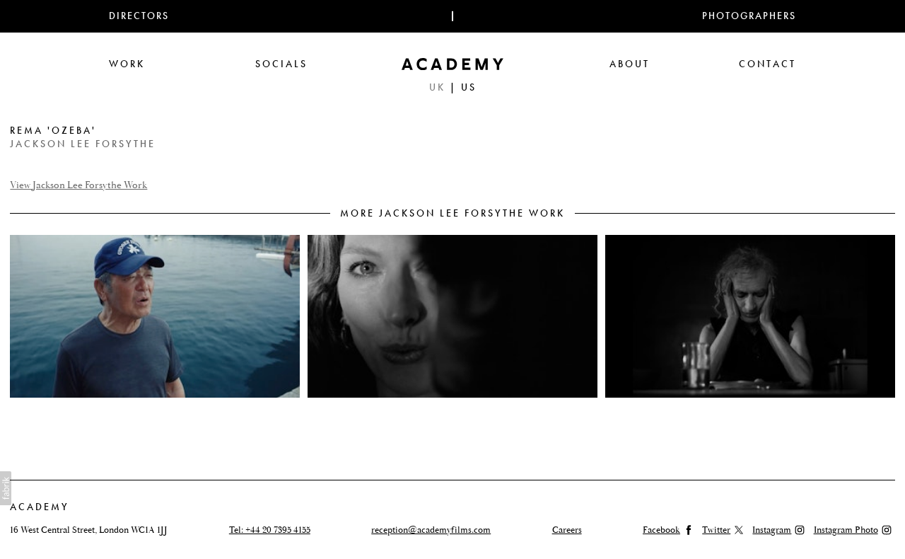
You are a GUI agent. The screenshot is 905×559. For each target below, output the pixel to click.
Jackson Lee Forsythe (83, 144)
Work (127, 64)
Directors (139, 16)
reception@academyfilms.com (431, 530)
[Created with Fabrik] (5, 488)
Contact (767, 64)
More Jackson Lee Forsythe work (452, 213)
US (469, 87)
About (629, 64)
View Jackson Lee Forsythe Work (78, 186)
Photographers (749, 16)
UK (437, 87)
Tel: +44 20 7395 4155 (269, 530)
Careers (567, 530)
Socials (281, 64)
